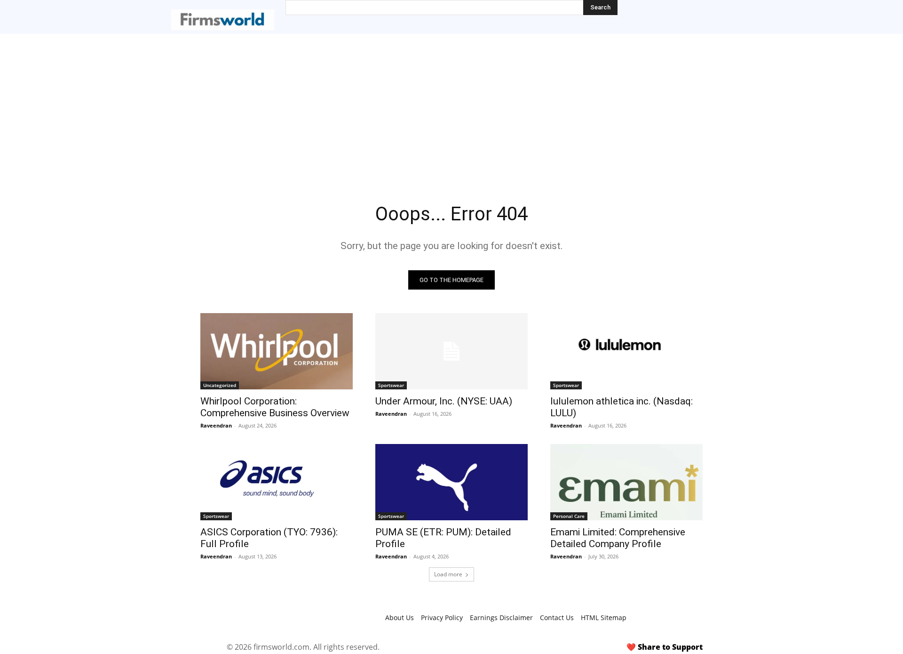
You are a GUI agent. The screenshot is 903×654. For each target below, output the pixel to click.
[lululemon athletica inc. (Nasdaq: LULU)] (626, 351)
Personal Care (569, 516)
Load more (448, 574)
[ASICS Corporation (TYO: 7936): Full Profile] (276, 482)
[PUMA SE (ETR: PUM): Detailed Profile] (451, 482)
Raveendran (216, 425)
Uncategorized (219, 385)
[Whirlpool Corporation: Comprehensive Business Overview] (276, 351)
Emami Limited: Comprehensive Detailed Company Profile (617, 537)
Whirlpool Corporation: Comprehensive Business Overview (274, 407)
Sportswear (391, 385)
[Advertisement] (451, 104)
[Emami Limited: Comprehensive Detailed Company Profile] (626, 482)
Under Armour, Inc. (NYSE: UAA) (443, 401)
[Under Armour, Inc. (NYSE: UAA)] (451, 351)
